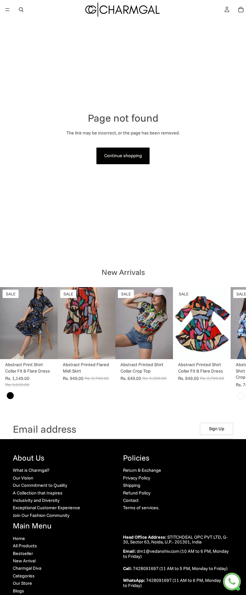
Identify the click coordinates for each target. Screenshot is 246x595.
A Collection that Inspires (37, 492)
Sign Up (216, 428)
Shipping (131, 485)
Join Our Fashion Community (41, 515)
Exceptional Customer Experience (46, 508)
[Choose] (47, 349)
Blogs (18, 590)
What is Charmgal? (31, 470)
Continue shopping (123, 155)
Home (19, 538)
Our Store (22, 583)
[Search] (21, 10)
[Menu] (7, 9)
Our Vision (23, 477)
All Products (25, 546)
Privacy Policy (136, 477)
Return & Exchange (142, 470)
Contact (131, 500)
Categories (24, 575)
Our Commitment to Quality (40, 485)
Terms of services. (141, 508)
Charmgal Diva (27, 568)
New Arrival (24, 561)
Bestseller (23, 553)
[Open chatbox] (232, 582)
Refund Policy (137, 492)
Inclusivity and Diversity (36, 500)
